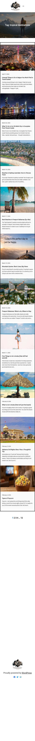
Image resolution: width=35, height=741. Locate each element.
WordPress (27, 673)
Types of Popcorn (7, 498)
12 (22, 518)
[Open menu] (23, 6)
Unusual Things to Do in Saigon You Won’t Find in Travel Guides (17, 78)
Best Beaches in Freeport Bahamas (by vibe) (16, 219)
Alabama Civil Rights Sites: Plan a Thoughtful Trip (16, 450)
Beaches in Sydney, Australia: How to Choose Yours (16, 174)
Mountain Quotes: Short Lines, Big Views (15, 266)
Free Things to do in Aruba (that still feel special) (15, 357)
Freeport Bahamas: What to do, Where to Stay (16, 311)
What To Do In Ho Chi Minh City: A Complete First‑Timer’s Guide (16, 127)
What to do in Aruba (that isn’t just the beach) (16, 405)
